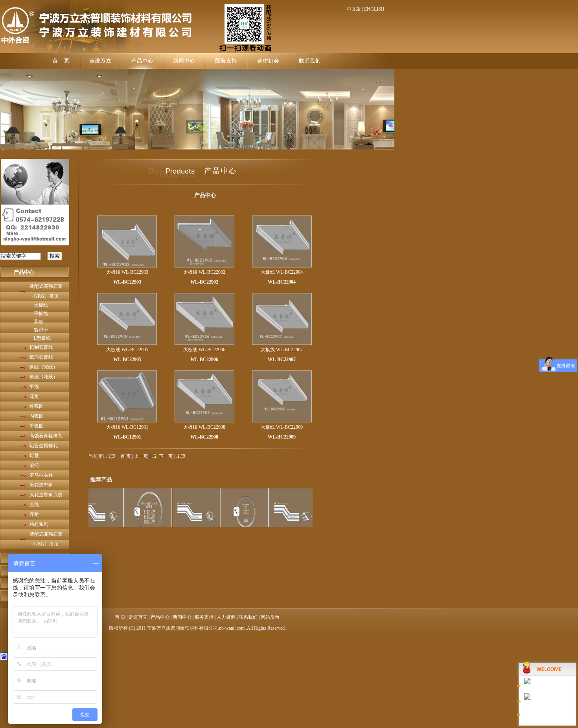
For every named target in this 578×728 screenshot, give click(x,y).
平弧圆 (36, 426)
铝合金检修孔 (43, 445)
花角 (34, 396)
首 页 (125, 456)
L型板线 (42, 338)
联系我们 (248, 617)
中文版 (354, 9)
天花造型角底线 (46, 495)
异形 (38, 321)
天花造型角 (41, 485)
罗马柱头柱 (41, 475)
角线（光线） (43, 367)
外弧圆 (36, 406)
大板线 (41, 305)
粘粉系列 (38, 524)
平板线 (41, 313)
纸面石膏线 (41, 357)
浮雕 (34, 514)
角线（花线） (43, 377)
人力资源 (226, 617)
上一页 (141, 456)
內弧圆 (36, 416)
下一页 (166, 456)
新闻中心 (182, 617)
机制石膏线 (41, 347)
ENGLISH (374, 9)
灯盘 (34, 455)
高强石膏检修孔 (46, 436)
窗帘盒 (41, 330)
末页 (181, 456)
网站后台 (270, 617)
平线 (34, 386)
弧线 (34, 504)
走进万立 (138, 617)
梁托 (34, 465)
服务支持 (204, 617)
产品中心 (24, 272)
